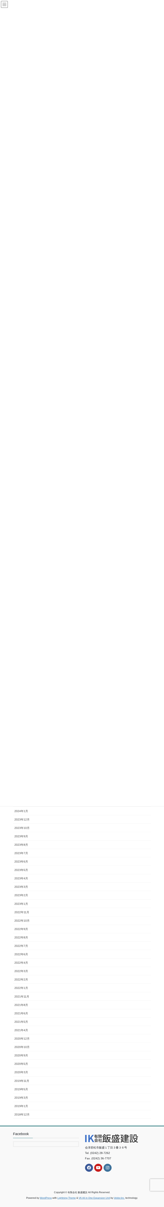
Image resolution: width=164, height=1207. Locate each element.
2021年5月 (21, 1021)
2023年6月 (21, 861)
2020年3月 (21, 1072)
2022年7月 (21, 945)
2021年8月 (21, 1005)
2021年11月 (21, 996)
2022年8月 (21, 937)
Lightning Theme (66, 1198)
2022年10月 (22, 920)
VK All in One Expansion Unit (94, 1198)
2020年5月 (21, 1063)
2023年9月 (21, 836)
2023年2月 (21, 895)
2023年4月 (21, 878)
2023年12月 (22, 819)
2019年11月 (21, 1080)
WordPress (46, 1198)
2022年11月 (21, 912)
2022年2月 (21, 979)
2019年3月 (21, 1097)
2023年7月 (21, 853)
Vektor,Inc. (119, 1198)
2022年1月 (21, 988)
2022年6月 (21, 954)
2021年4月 (21, 1030)
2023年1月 (21, 903)
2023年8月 (21, 844)
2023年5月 (21, 870)
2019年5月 (21, 1089)
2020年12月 (22, 1038)
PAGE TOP (156, 1167)
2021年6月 (21, 1013)
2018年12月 (22, 1114)
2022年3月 (21, 971)
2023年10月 (22, 827)
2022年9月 (21, 929)
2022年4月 (21, 962)
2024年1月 (21, 811)
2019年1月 (21, 1106)
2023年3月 (21, 886)
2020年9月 (21, 1055)
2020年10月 (22, 1047)
